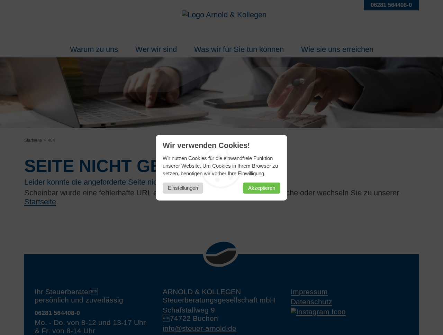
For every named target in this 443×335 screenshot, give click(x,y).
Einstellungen (183, 188)
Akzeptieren (261, 188)
